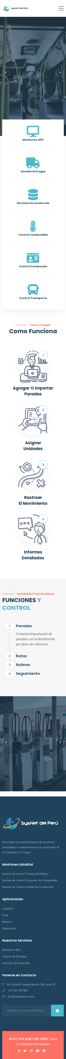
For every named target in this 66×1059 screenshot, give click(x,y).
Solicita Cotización (33, 110)
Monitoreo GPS (33, 140)
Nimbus (6, 921)
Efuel (5, 915)
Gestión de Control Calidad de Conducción (27, 887)
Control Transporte (33, 298)
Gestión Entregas (33, 171)
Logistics (7, 908)
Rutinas (23, 664)
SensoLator (9, 928)
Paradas (24, 625)
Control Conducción (33, 266)
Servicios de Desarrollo (33, 203)
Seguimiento (28, 673)
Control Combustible (33, 235)
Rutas (21, 655)
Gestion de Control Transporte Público (25, 873)
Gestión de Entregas (14, 956)
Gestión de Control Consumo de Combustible (29, 880)
